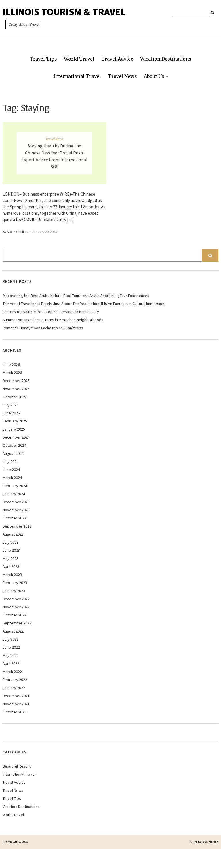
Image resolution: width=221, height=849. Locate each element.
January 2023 (14, 590)
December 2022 (16, 598)
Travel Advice (117, 59)
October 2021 (14, 712)
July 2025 (10, 404)
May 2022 (10, 655)
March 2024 (12, 477)
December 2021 (16, 695)
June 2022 (11, 647)
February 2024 (15, 485)
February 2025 (15, 421)
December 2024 (16, 437)
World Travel (79, 59)
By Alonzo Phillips (15, 231)
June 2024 (11, 469)
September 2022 (17, 623)
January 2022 (14, 687)
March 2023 (12, 574)
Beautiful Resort (17, 766)
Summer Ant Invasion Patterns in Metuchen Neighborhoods (53, 319)
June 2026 (11, 364)
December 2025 (16, 380)
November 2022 (16, 606)
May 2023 (10, 558)
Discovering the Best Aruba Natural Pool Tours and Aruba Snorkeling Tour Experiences (76, 295)
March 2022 (12, 671)
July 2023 (10, 542)
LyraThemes (210, 842)
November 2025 (16, 388)
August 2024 (13, 453)
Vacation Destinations (165, 59)
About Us (154, 76)
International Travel (77, 76)
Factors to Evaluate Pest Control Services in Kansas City (51, 311)
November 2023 (16, 510)
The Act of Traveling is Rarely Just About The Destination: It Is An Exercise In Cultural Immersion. (84, 303)
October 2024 (14, 445)
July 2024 (10, 461)
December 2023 (16, 501)
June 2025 (11, 413)
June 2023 (11, 550)
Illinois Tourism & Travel (64, 12)
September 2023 (17, 526)
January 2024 (14, 493)
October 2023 (14, 518)
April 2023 (11, 566)
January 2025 (14, 429)
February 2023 (15, 582)
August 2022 (13, 631)
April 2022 (11, 663)
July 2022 (10, 639)
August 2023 (13, 534)
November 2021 (16, 703)
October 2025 (14, 396)
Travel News (122, 76)
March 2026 (12, 372)
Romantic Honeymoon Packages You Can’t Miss (43, 327)
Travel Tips (43, 59)
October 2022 (14, 615)
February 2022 (15, 679)
